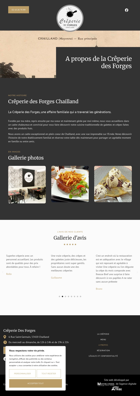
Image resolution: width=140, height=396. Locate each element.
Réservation (103, 350)
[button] (2, 272)
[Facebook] (127, 10)
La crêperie (103, 334)
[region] (35, 368)
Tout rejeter (49, 373)
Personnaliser (22, 373)
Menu (103, 339)
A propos (103, 345)
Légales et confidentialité (103, 356)
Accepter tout (35, 383)
